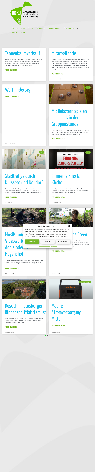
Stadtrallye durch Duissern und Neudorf (24, 179)
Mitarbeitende (64, 53)
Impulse (15, 32)
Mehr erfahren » (12, 70)
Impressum (54, 246)
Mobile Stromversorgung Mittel (66, 312)
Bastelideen (41, 28)
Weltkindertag (17, 89)
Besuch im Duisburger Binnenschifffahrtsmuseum (28, 308)
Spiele (23, 28)
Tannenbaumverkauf (22, 53)
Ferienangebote (69, 28)
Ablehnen (47, 241)
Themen (15, 28)
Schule (22, 32)
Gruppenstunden (55, 28)
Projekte (31, 28)
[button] (69, 226)
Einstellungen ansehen (63, 241)
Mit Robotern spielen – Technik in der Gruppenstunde (69, 117)
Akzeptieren (32, 241)
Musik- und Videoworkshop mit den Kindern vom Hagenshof (21, 244)
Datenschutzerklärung (44, 246)
